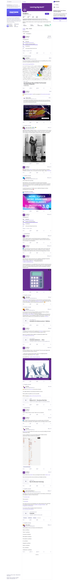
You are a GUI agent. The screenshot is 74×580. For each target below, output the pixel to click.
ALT (44, 161)
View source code (12, 578)
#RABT (24, 33)
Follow (47, 13)
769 (23, 17)
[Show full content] (50, 25)
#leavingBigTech (28, 33)
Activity (24, 28)
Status (14, 574)
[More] (50, 53)
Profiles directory (18, 574)
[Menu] (50, 14)
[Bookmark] (43, 53)
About (12, 574)
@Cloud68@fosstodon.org (26, 14)
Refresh (24, 50)
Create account (60, 18)
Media (27, 28)
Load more (37, 554)
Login (60, 20)
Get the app (13, 577)
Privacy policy (9, 575)
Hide (49, 106)
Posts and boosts (26, 31)
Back (25, 1)
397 (28, 17)
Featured (30, 28)
